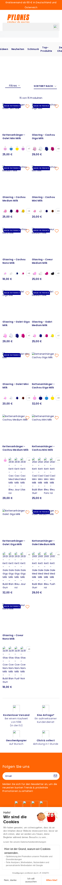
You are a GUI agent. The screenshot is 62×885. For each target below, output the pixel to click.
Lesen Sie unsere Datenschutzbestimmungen (24, 842)
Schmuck (33, 49)
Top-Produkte (46, 49)
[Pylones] (18, 18)
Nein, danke (10, 880)
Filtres (13, 86)
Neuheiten (17, 49)
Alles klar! (51, 880)
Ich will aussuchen (31, 880)
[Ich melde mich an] (55, 776)
